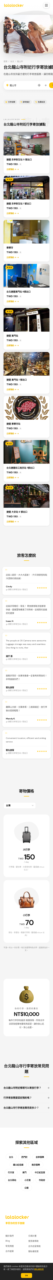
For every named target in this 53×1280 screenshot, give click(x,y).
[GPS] (39, 85)
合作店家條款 (34, 1246)
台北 (12, 61)
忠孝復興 (40, 1157)
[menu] (46, 5)
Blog (7, 1240)
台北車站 (12, 1180)
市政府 (42, 1180)
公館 (26, 1187)
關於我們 (9, 1235)
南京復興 (36, 1164)
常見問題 (9, 1246)
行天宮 (11, 1172)
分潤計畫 (32, 1235)
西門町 (24, 1157)
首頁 (5, 61)
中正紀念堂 (40, 1172)
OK (26, 1275)
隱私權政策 (39, 1269)
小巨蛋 (27, 1180)
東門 (24, 1172)
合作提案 (9, 1251)
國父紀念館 (18, 1164)
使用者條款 (33, 1241)
